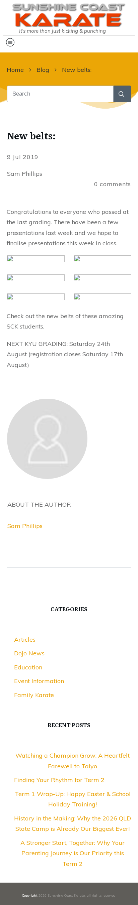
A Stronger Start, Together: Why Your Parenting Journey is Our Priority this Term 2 (72, 853)
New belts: (31, 135)
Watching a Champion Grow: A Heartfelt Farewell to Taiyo (72, 761)
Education (28, 667)
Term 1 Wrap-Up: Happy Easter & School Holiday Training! (73, 799)
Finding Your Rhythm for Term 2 (59, 780)
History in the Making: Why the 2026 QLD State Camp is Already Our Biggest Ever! (72, 823)
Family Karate (34, 695)
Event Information (39, 681)
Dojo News (29, 653)
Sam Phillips (25, 526)
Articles (25, 639)
